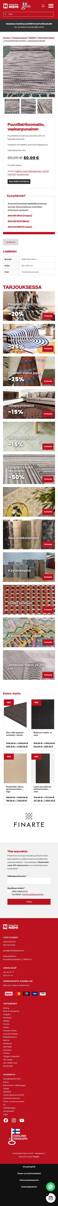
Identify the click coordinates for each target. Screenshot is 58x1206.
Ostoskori (7, 1092)
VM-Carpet (7, 1060)
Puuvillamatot (23, 174)
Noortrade (7, 1043)
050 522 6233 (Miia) (18, 221)
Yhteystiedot (8, 1111)
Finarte (6, 1024)
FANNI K (6, 1021)
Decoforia (7, 1018)
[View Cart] (43, 5)
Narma (6, 1040)
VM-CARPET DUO (10, 1063)
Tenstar (6, 1053)
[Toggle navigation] (51, 6)
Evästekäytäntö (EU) (11, 1079)
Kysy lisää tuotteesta (19, 181)
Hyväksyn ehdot (16, 888)
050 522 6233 (9, 945)
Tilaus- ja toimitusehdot (13, 1101)
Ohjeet (6, 1088)
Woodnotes (8, 1066)
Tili (4, 1105)
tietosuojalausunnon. (33, 894)
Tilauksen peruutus (11, 1098)
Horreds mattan (10, 1030)
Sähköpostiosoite (17, 876)
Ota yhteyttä (29, 1167)
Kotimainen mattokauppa (14, 1085)
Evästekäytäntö (29, 1187)
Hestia (6, 1027)
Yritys (5, 1114)
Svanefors (7, 1050)
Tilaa (29, 901)
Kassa (6, 1082)
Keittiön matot (21, 171)
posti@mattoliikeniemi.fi (13, 951)
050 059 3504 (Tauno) (20, 215)
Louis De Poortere (10, 1034)
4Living (6, 1008)
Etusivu (6, 37)
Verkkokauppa (19, 37)
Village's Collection (11, 1056)
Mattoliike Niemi (35, 171)
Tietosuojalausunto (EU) (13, 1095)
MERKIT (32, 37)
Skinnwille (7, 1047)
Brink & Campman (11, 1011)
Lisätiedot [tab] (10, 242)
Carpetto (7, 1014)
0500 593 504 (9, 942)
